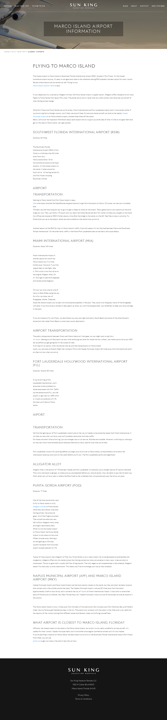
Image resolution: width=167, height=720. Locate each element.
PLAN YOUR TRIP (22, 6)
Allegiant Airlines (39, 507)
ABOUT (134, 6)
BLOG (125, 6)
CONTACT (144, 6)
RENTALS (7, 6)
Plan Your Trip (18, 52)
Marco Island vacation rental (44, 86)
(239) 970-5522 (158, 6)
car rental (36, 339)
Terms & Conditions (83, 699)
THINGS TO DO (38, 6)
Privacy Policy (83, 695)
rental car (36, 641)
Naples (84, 591)
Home (7, 52)
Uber (35, 203)
